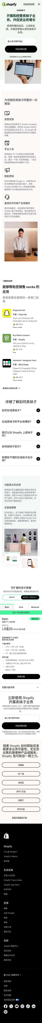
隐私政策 (7, 990)
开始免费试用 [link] (21, 49)
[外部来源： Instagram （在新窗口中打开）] (22, 1006)
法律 (5, 986)
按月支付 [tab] (12, 597)
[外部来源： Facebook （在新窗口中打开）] (5, 1006)
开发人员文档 (9, 875)
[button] (39, 4)
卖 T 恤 (21, 774)
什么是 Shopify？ (11, 852)
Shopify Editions (11, 856)
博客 (5, 908)
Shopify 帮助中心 (11, 946)
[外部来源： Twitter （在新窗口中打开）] (11, 1006)
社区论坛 (7, 951)
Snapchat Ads (19, 310)
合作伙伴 (7, 889)
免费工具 (7, 927)
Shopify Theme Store (13, 880)
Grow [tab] (21, 607)
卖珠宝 (21, 783)
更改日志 (7, 931)
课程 (5, 922)
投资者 (6, 861)
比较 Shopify (9, 913)
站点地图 (7, 995)
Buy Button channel (21, 335)
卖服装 (21, 765)
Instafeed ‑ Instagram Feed (24, 360)
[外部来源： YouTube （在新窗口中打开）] (17, 1006)
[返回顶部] (6, 836)
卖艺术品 (21, 809)
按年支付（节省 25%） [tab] (30, 597)
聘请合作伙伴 (9, 955)
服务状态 (7, 960)
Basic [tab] (7, 607)
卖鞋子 (21, 800)
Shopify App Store (11, 885)
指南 (5, 918)
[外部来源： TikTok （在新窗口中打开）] (28, 1006)
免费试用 (21, 676)
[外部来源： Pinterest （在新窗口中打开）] (5, 1012)
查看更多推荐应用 (10, 388)
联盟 (5, 894)
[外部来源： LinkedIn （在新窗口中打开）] (33, 1006)
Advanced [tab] (35, 607)
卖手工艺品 (21, 791)
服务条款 (7, 981)
